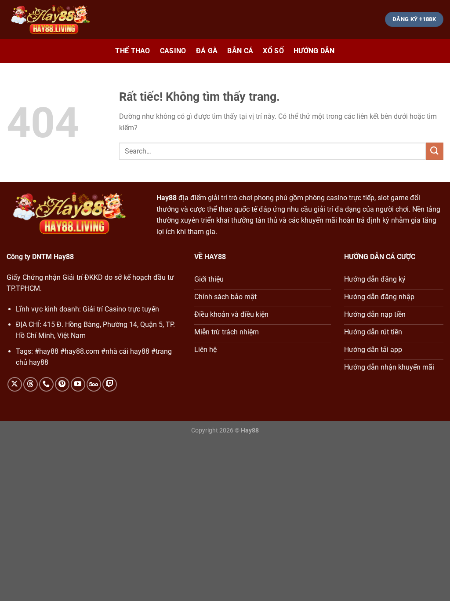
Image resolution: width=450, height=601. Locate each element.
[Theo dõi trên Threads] (30, 384)
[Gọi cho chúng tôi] (46, 384)
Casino (173, 51)
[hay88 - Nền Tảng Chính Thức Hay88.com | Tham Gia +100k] (50, 19)
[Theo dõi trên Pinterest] (62, 384)
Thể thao (132, 51)
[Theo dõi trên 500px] (94, 384)
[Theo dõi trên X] (14, 384)
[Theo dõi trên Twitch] (109, 384)
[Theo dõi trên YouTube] (78, 384)
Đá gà (207, 51)
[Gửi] (434, 151)
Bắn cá (240, 51)
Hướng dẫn (314, 51)
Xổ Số (273, 51)
